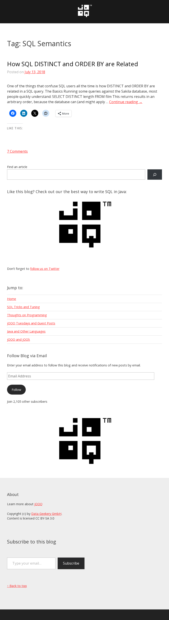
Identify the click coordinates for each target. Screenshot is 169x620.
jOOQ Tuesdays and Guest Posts (31, 323)
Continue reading (125, 101)
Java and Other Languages (26, 331)
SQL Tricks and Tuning (23, 307)
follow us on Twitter (44, 269)
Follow (16, 390)
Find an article (17, 167)
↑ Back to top (17, 586)
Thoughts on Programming (27, 315)
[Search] (154, 174)
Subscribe (71, 563)
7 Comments (17, 151)
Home (11, 299)
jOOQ (38, 504)
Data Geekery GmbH (46, 514)
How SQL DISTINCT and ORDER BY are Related (72, 64)
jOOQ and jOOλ (18, 339)
